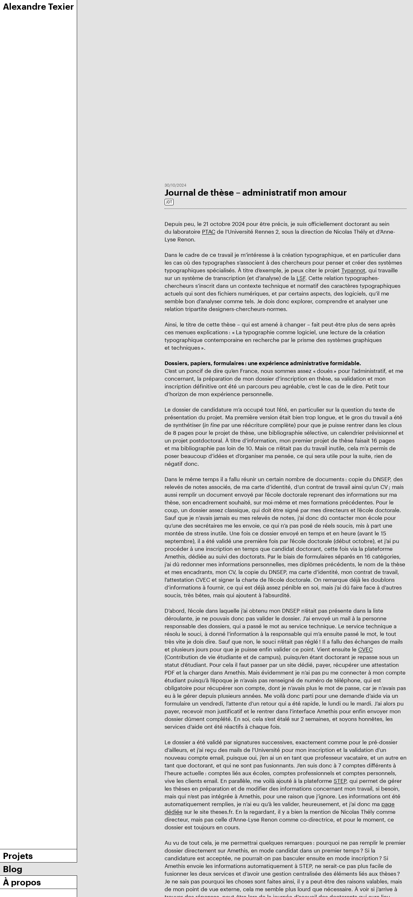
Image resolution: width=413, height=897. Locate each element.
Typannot (353, 270)
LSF (301, 278)
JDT (169, 202)
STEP (340, 780)
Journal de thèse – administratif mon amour (256, 192)
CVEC (365, 649)
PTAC (208, 231)
